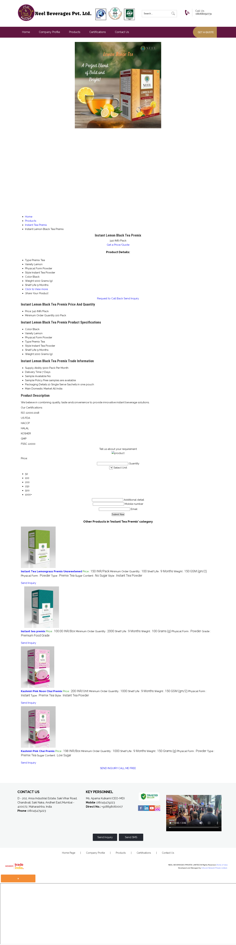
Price (28, 311)
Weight (29, 354)
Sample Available (35, 376)
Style (28, 345)
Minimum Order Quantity (40, 315)
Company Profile (49, 32)
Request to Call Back (110, 298)
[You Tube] (152, 810)
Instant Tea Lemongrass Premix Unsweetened (51, 571)
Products (74, 32)
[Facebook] (141, 810)
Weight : (190, 571)
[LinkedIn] (146, 810)
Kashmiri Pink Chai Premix (38, 751)
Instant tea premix (33, 631)
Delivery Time (33, 372)
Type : (62, 575)
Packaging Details (36, 384)
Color (28, 329)
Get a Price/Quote (118, 244)
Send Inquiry (131, 298)
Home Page (68, 852)
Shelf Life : (160, 571)
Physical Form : (35, 575)
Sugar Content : (91, 575)
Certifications (97, 32)
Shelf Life (30, 349)
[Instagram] (157, 810)
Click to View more (36, 289)
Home (26, 32)
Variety (29, 333)
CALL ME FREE (127, 768)
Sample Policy (34, 380)
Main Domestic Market (38, 388)
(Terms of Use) (222, 865)
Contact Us (122, 32)
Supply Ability (33, 367)
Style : (125, 575)
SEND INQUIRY (109, 768)
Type (28, 341)
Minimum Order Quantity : (128, 571)
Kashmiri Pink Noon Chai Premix (41, 691)
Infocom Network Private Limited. (214, 868)
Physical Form (33, 337)
